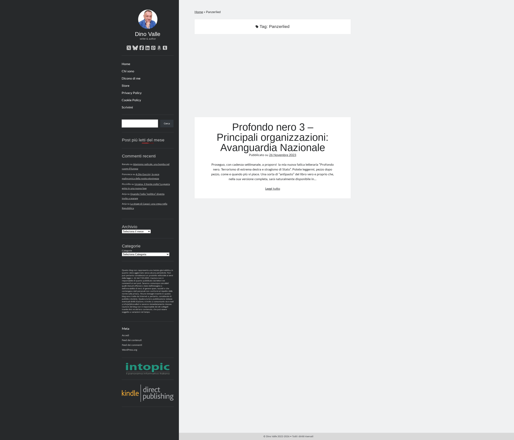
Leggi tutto (272, 188)
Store (125, 85)
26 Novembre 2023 (282, 155)
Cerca (167, 123)
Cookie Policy (131, 100)
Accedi (125, 335)
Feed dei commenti (132, 345)
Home (126, 64)
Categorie (127, 250)
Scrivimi (127, 107)
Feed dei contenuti (132, 340)
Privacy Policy (132, 93)
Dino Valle (147, 34)
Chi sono (128, 71)
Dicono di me (131, 78)
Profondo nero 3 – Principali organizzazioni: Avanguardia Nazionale (273, 78)
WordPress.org (129, 350)
